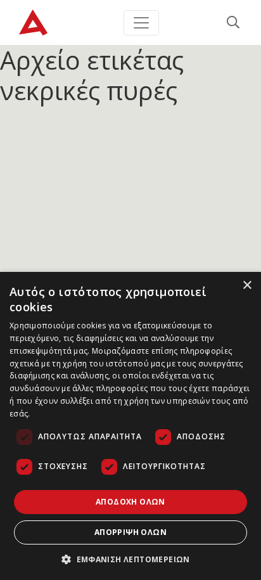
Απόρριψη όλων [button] (130, 532)
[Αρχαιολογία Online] (33, 22)
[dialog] (130, 426)
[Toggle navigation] (141, 22)
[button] (130, 559)
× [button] (246, 285)
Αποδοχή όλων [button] (130, 501)
